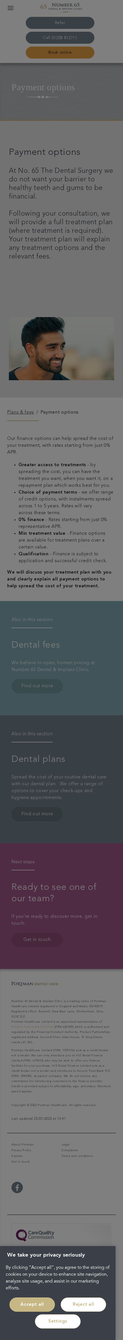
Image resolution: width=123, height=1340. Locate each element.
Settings (57, 1321)
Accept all (32, 1304)
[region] (58, 1293)
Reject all (83, 1304)
